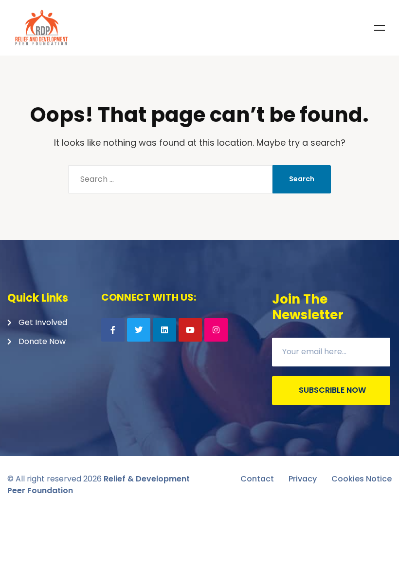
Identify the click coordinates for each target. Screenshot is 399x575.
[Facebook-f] (113, 330)
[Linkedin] (164, 330)
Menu (379, 28)
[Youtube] (190, 330)
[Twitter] (138, 330)
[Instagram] (216, 330)
